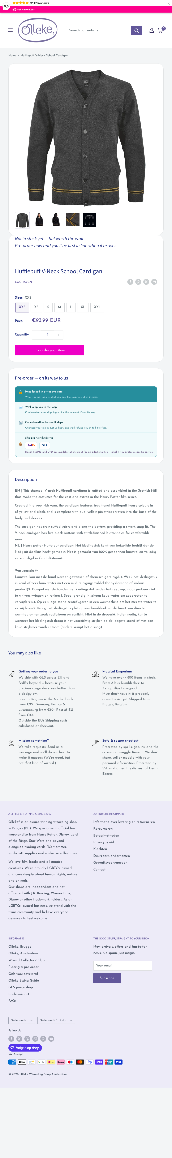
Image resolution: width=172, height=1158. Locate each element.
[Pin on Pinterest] (138, 282)
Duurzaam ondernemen (111, 856)
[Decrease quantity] (36, 334)
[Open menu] (10, 30)
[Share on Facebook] (130, 282)
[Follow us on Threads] (27, 1039)
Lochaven (23, 282)
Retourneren (103, 828)
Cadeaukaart (18, 994)
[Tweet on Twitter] (146, 282)
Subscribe (107, 978)
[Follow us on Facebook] (11, 1039)
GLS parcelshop (20, 987)
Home (12, 55)
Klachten (100, 849)
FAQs (12, 1001)
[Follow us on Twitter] (19, 1039)
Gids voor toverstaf (23, 974)
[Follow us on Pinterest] (43, 1039)
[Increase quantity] (58, 334)
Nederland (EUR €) (53, 1020)
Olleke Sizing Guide (23, 980)
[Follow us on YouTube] (51, 1039)
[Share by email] (154, 282)
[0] (160, 30)
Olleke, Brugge (19, 946)
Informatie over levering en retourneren (124, 822)
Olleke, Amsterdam (23, 953)
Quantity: (22, 334)
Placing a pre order (23, 967)
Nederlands (18, 1020)
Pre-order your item (49, 350)
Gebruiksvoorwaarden (110, 862)
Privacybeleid (103, 842)
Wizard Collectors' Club (26, 960)
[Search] (136, 30)
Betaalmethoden (106, 835)
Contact (99, 869)
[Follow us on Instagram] (35, 1039)
